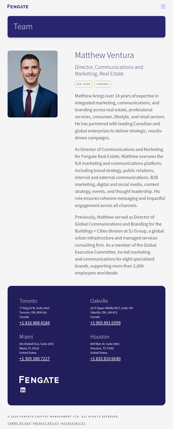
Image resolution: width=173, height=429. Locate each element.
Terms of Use (19, 423)
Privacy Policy (46, 423)
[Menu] (163, 6)
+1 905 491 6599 (105, 322)
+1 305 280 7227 (34, 358)
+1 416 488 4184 (34, 322)
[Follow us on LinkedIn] (22, 390)
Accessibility (74, 423)
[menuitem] (20, 423)
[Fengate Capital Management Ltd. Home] (17, 6)
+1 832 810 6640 (105, 358)
